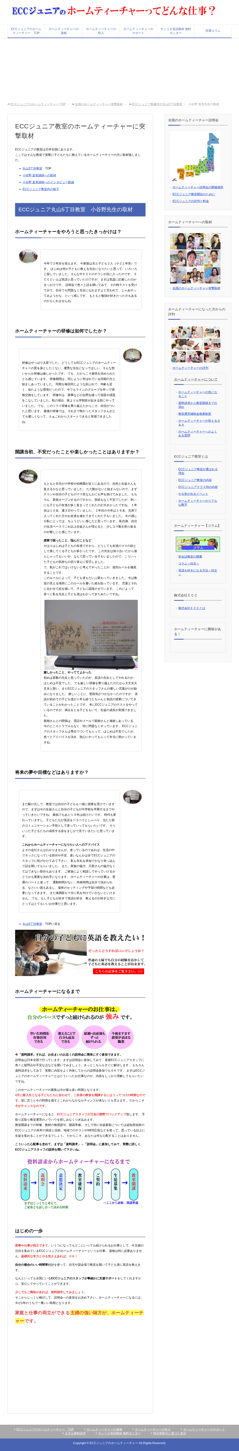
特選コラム (213, 30)
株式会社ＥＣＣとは (191, 608)
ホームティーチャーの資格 (64, 31)
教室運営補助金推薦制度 (194, 413)
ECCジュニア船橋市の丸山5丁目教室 (157, 104)
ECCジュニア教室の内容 (195, 480)
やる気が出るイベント (193, 493)
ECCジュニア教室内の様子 (41, 189)
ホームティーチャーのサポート (138, 31)
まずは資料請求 (75, 1433)
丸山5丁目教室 (32, 168)
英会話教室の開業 (190, 556)
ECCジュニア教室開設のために (194, 194)
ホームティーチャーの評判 (190, 368)
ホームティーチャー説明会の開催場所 (198, 187)
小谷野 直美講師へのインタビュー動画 (48, 182)
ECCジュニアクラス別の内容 (198, 487)
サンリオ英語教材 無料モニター (175, 31)
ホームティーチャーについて (196, 379)
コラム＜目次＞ (188, 563)
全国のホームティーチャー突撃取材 (99, 104)
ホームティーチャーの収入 (101, 31)
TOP (38, 104)
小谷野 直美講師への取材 (39, 175)
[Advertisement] (119, 70)
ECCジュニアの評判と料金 (191, 201)
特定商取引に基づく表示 (169, 1433)
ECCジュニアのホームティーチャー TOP (26, 31)
